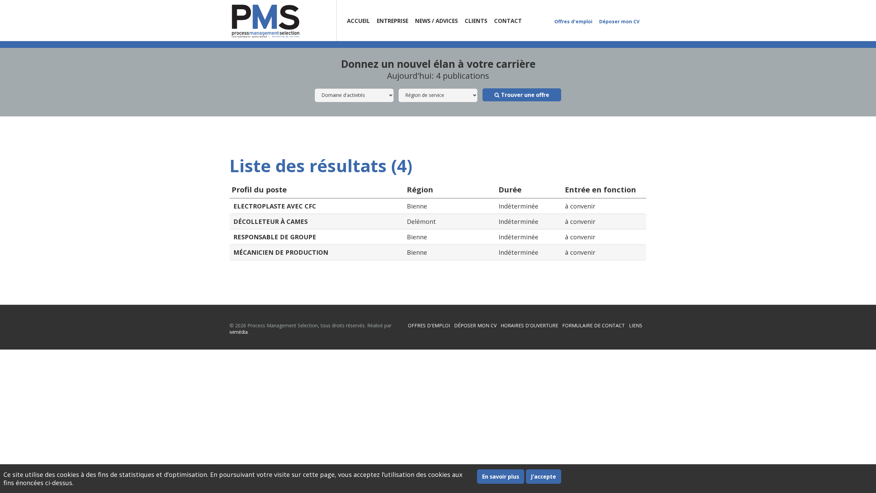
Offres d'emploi (573, 21)
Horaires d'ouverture (529, 325)
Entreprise (392, 21)
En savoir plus (500, 476)
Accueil (358, 21)
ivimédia (239, 332)
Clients (476, 21)
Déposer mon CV (619, 21)
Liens (635, 325)
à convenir (580, 206)
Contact (508, 21)
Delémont (421, 221)
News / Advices (436, 21)
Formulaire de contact (593, 325)
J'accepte (543, 476)
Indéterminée (518, 206)
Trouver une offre (524, 95)
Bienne (417, 206)
